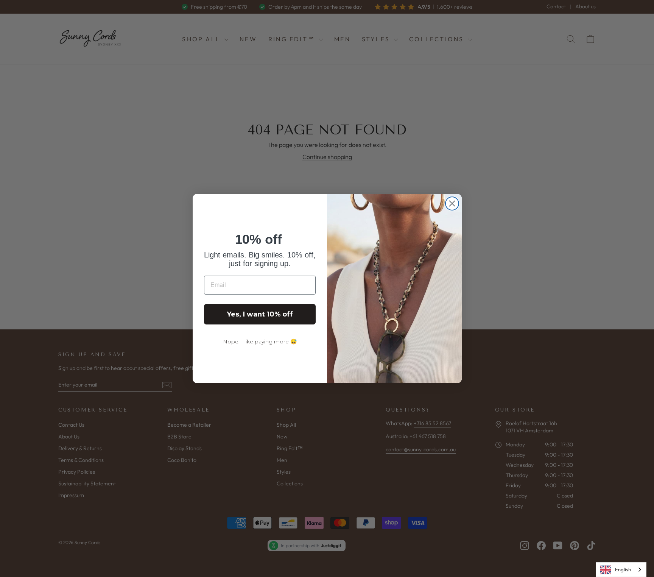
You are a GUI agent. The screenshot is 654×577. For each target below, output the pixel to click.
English (623, 569)
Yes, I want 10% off (260, 314)
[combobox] (621, 569)
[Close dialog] (452, 203)
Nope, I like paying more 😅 (260, 341)
